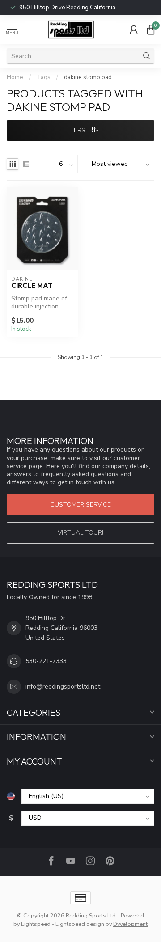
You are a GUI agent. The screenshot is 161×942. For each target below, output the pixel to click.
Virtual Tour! (80, 532)
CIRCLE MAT (32, 286)
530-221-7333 (46, 661)
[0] (150, 29)
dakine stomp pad (88, 77)
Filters (75, 130)
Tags (44, 77)
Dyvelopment (130, 924)
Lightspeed (36, 924)
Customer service (80, 504)
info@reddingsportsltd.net (62, 686)
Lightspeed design (79, 924)
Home (15, 77)
